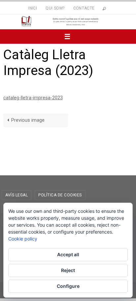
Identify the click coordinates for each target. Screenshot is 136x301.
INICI (32, 8)
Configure (68, 286)
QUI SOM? (55, 8)
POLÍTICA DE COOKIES (60, 195)
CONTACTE (84, 8)
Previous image (28, 120)
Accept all (68, 254)
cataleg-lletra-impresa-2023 (33, 98)
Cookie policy (22, 238)
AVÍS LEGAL (16, 195)
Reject (68, 270)
